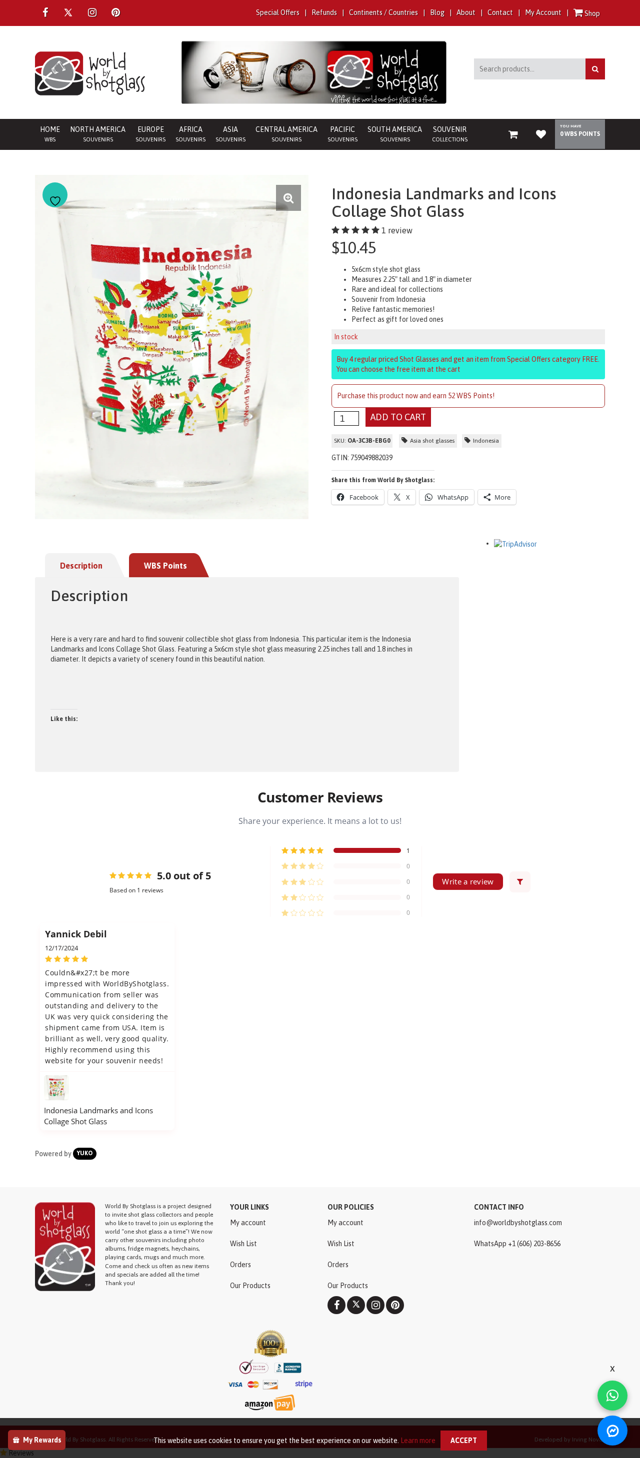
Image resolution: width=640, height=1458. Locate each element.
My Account (543, 12)
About (466, 12)
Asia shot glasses (432, 440)
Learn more (418, 1441)
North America (98, 133)
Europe (151, 133)
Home (50, 133)
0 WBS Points (580, 133)
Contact (500, 12)
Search (595, 68)
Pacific (343, 133)
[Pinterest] (395, 1305)
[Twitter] (68, 12)
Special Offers (278, 12)
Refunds (324, 12)
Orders (240, 1265)
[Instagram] (92, 13)
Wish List (243, 1244)
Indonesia (486, 440)
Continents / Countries (383, 12)
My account (248, 1223)
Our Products (250, 1286)
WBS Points (165, 565)
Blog (437, 12)
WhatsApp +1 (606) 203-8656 (517, 1244)
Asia (231, 133)
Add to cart (398, 417)
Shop (591, 13)
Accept (463, 1441)
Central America (287, 133)
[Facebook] (45, 13)
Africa (191, 133)
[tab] (86, 565)
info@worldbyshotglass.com (518, 1223)
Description (81, 565)
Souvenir (450, 133)
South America (395, 133)
